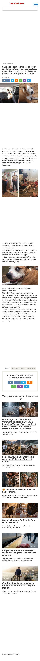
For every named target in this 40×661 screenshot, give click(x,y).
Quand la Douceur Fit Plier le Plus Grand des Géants (18, 521)
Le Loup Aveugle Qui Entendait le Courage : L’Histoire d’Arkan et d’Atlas (18, 459)
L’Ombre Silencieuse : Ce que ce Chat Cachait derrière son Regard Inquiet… (18, 585)
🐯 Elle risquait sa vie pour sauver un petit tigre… (18, 490)
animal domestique (28, 368)
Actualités (5, 77)
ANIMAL (15, 368)
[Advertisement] (20, 36)
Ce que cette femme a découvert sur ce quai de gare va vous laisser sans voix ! (19, 552)
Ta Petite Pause (17, 3)
